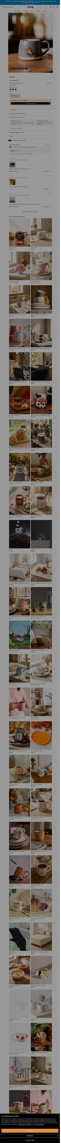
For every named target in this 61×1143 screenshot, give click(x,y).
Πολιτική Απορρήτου (39, 1124)
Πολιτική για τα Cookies (25, 1124)
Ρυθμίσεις (30, 1136)
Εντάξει (30, 1131)
